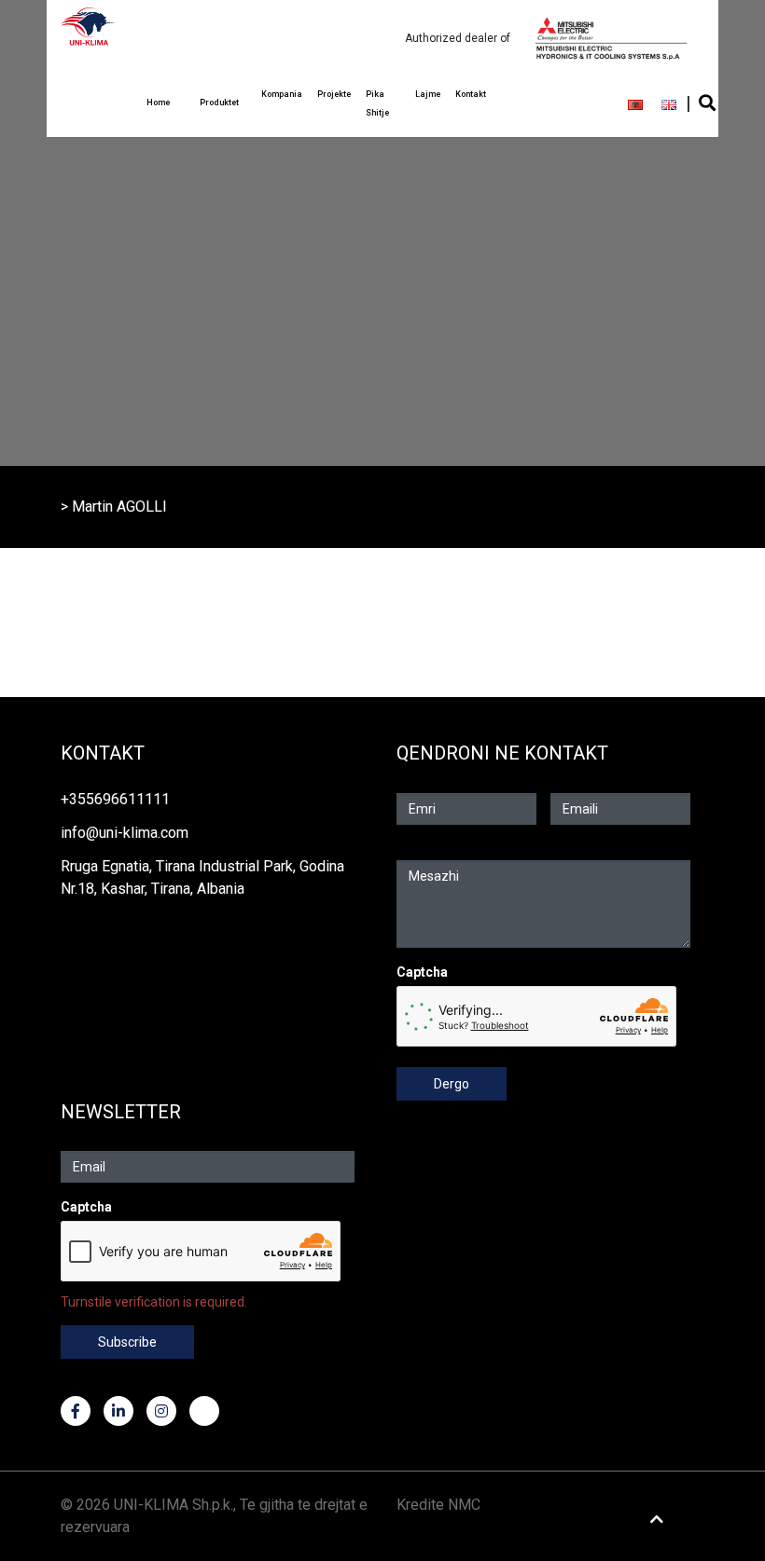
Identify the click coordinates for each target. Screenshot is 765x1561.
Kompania (281, 94)
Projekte (334, 94)
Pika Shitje (377, 103)
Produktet (219, 102)
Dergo (451, 1083)
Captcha (422, 972)
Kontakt (470, 94)
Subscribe (127, 1342)
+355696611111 (115, 799)
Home (158, 102)
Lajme (427, 94)
